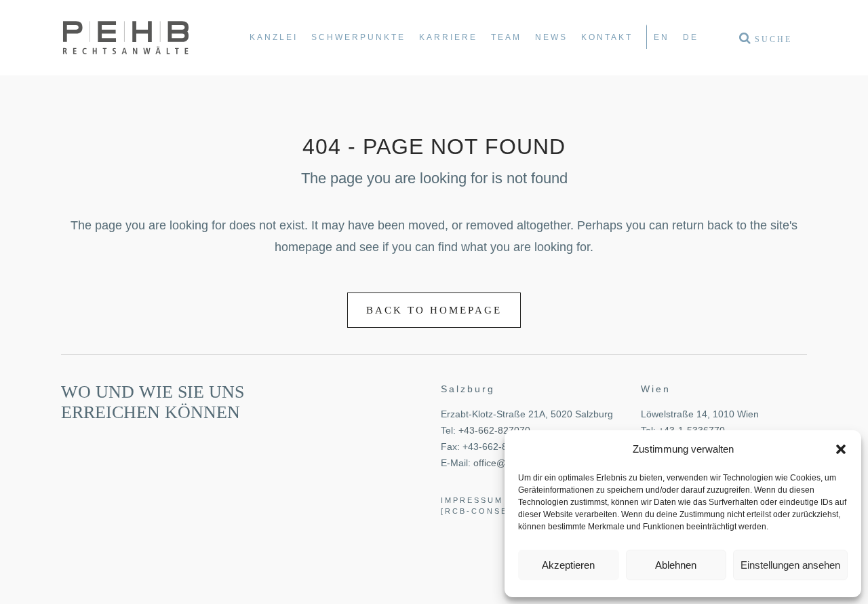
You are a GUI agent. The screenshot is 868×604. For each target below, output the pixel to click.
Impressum (472, 500)
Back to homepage (434, 310)
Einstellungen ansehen (790, 565)
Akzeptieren (568, 565)
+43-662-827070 (494, 430)
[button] (841, 449)
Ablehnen (675, 565)
